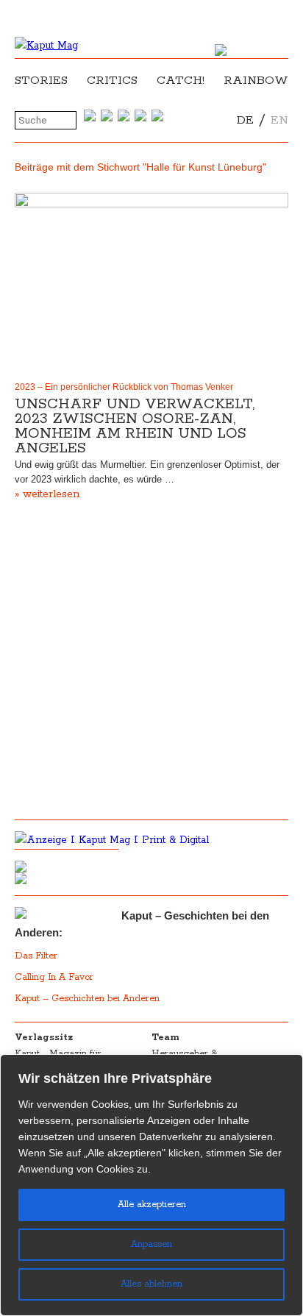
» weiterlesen (47, 494)
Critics (112, 80)
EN (279, 120)
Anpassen (151, 1244)
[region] (151, 1185)
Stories (41, 80)
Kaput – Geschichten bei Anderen (87, 998)
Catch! (180, 80)
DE (245, 120)
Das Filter (37, 955)
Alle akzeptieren (152, 1204)
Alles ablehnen (151, 1284)
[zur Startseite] (46, 45)
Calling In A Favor (54, 977)
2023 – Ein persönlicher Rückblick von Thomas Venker (124, 387)
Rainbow (256, 80)
